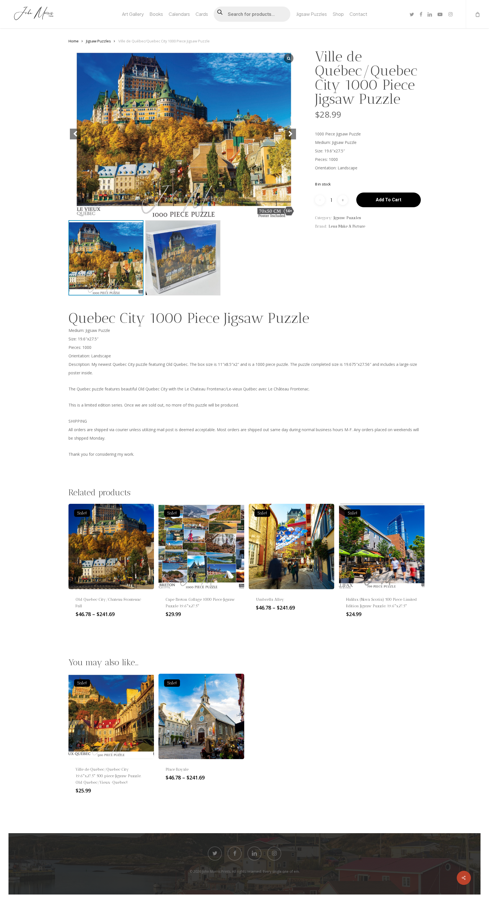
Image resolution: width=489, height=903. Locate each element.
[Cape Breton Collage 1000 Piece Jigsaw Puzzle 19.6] (201, 546)
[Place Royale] (201, 716)
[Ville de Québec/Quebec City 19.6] (111, 716)
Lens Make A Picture (347, 226)
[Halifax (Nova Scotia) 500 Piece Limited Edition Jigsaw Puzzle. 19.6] (381, 546)
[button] (290, 134)
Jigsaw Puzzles (98, 41)
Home (73, 41)
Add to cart (388, 199)
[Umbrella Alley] (291, 546)
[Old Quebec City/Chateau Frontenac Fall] (111, 546)
